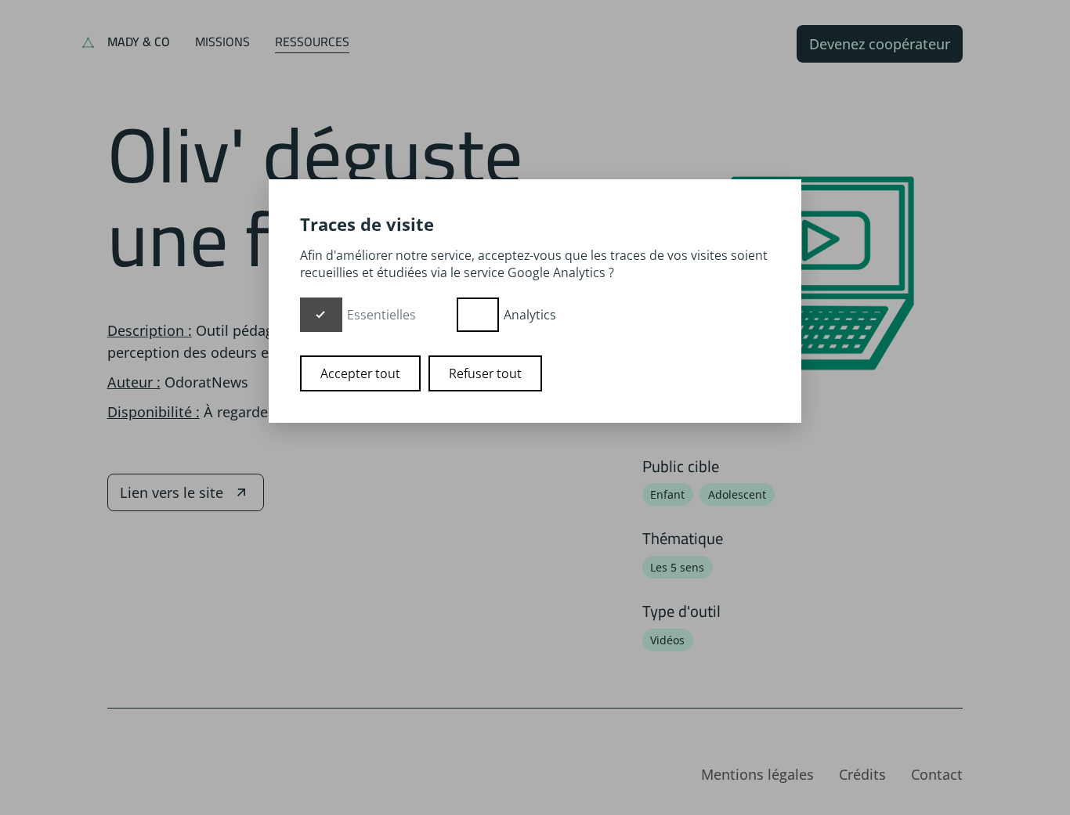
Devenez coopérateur (879, 43)
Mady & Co (138, 41)
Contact (937, 774)
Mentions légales (757, 774)
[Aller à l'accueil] (88, 44)
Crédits (862, 774)
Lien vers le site (171, 492)
